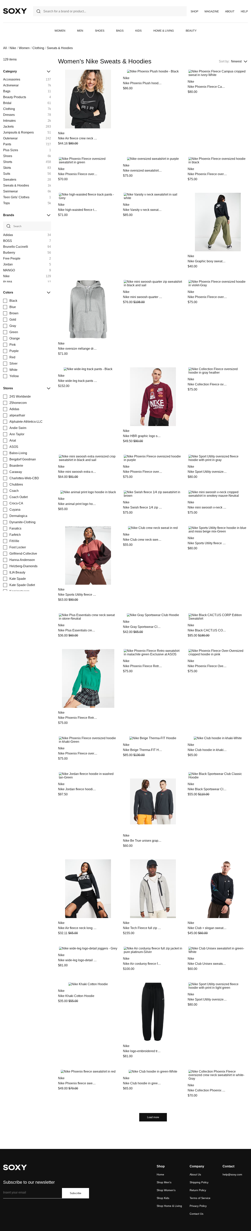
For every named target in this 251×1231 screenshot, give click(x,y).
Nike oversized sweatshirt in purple (142, 170)
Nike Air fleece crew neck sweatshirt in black (77, 138)
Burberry (9, 252)
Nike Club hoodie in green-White (142, 1083)
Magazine (212, 11)
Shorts (7, 162)
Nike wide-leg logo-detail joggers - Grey (77, 960)
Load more (153, 1117)
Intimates (9, 120)
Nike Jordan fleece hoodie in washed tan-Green (77, 789)
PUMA (7, 282)
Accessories (11, 79)
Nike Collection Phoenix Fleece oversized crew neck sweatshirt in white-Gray (207, 1090)
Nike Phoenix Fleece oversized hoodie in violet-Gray (207, 297)
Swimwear (10, 191)
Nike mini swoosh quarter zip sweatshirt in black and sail (142, 297)
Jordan (8, 264)
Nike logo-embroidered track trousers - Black (142, 1051)
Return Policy (198, 1190)
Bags (120, 30)
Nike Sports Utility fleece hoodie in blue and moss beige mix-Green (207, 543)
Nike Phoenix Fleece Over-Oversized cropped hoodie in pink (207, 666)
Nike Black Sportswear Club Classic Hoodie (207, 789)
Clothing (38, 48)
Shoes (99, 30)
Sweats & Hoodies (16, 185)
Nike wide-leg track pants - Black (77, 380)
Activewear (11, 85)
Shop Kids (163, 1198)
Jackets (8, 126)
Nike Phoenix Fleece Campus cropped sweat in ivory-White (207, 86)
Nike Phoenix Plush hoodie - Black (142, 83)
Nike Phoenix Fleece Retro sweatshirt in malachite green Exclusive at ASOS (142, 666)
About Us (195, 1174)
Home (160, 1174)
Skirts (7, 167)
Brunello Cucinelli (15, 246)
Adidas (8, 235)
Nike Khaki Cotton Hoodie (76, 996)
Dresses (9, 114)
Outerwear (10, 138)
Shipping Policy (199, 1182)
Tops (6, 203)
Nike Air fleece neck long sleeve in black (77, 928)
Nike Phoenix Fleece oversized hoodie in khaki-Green (77, 753)
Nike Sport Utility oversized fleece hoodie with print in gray (207, 471)
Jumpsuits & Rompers (18, 132)
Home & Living (163, 30)
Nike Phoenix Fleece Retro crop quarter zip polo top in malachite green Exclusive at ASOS (77, 717)
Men (80, 30)
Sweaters (9, 179)
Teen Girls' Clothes (16, 197)
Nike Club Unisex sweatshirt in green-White (207, 963)
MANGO (9, 270)
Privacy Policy (198, 1205)
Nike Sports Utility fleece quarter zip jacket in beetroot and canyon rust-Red (77, 594)
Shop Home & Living (169, 1205)
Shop (194, 11)
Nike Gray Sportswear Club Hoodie (142, 626)
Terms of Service (200, 1198)
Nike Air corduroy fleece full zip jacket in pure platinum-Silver (142, 963)
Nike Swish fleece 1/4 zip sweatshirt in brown (142, 507)
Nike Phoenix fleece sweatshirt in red (77, 1083)
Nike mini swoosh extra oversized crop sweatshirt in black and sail (77, 471)
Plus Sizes (10, 150)
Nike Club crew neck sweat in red (142, 539)
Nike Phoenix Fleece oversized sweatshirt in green (77, 174)
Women (60, 30)
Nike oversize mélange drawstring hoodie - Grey (77, 348)
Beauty (191, 30)
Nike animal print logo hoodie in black (77, 504)
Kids (138, 30)
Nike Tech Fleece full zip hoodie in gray (142, 928)
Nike (13, 48)
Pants (7, 144)
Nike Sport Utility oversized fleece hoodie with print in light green (207, 999)
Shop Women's (166, 1190)
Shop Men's (164, 1182)
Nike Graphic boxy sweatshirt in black (207, 261)
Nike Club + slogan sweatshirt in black (207, 928)
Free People (11, 258)
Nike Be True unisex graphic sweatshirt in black (142, 840)
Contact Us (196, 1213)
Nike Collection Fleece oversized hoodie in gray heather (207, 384)
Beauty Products (14, 97)
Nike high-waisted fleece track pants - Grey (77, 209)
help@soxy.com (232, 1174)
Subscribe (75, 1193)
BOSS (7, 240)
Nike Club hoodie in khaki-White (207, 750)
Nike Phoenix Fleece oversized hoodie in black (207, 174)
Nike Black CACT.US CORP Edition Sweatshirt (207, 630)
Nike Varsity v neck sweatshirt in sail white (142, 209)
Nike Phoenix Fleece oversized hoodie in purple (142, 471)
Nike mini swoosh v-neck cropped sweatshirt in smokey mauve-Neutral (207, 507)
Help (244, 11)
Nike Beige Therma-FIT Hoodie (142, 750)
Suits (6, 173)
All (5, 48)
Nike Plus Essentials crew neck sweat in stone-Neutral (77, 630)
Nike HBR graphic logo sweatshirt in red (142, 436)
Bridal (7, 103)
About (230, 11)
